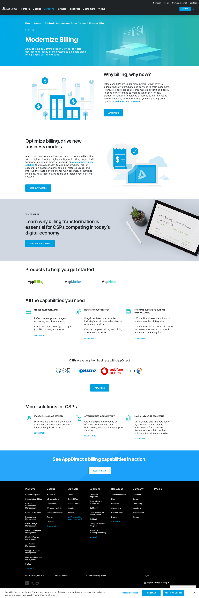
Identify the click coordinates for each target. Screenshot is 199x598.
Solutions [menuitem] (49, 8)
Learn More (113, 113)
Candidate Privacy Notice (95, 575)
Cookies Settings (130, 593)
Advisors (73, 488)
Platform (30, 488)
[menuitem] (155, 2)
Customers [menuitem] (89, 8)
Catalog (51, 488)
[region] (99, 593)
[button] (156, 582)
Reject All (151, 593)
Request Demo (99, 471)
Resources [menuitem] (74, 8)
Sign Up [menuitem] (185, 9)
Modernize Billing (96, 23)
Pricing (158, 488)
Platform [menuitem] (25, 8)
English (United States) (157, 583)
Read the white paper (40, 243)
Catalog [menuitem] (37, 8)
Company (138, 488)
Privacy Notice (61, 575)
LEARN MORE (39, 433)
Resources (117, 488)
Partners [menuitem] (61, 8)
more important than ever (126, 101)
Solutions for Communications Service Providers (65, 23)
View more (100, 388)
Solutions (38, 23)
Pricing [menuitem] (101, 8)
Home (27, 23)
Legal (146, 575)
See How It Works (38, 188)
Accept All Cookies (173, 593)
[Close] (194, 592)
